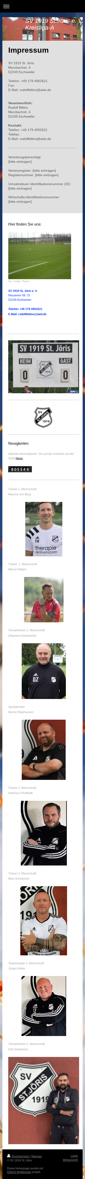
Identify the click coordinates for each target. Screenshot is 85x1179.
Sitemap (36, 1156)
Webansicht (70, 1160)
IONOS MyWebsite (19, 1172)
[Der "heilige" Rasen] (39, 255)
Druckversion (20, 1156)
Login (74, 1156)
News (19, 458)
